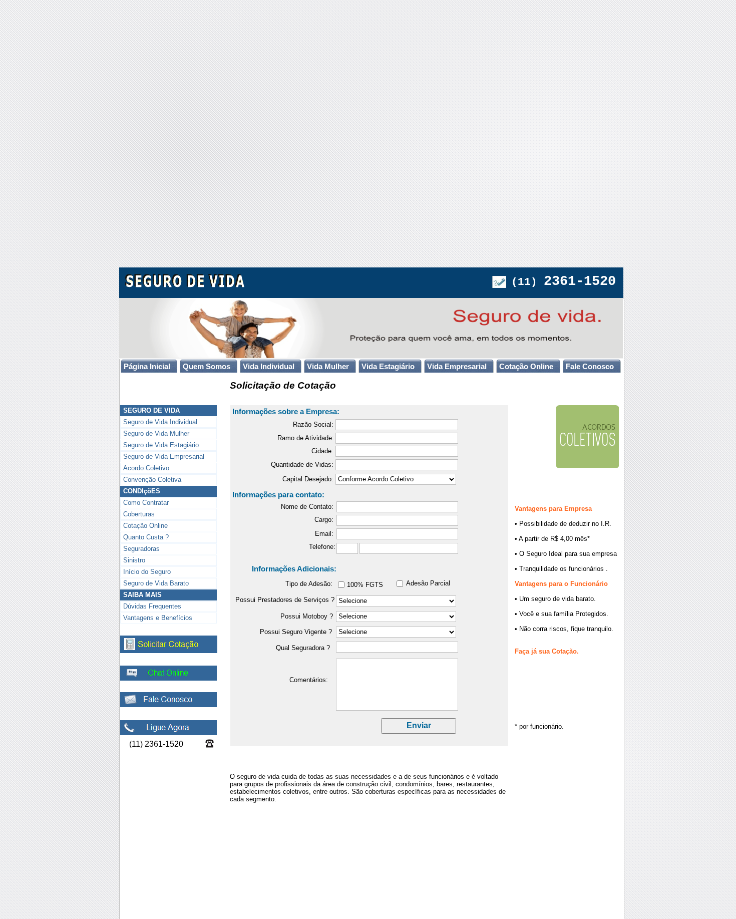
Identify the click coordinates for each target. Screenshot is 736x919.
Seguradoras (141, 548)
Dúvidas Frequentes (152, 606)
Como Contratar (146, 502)
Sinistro (134, 560)
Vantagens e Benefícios (157, 618)
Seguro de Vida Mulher (156, 433)
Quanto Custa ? (146, 537)
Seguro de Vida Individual (160, 422)
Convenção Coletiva (152, 479)
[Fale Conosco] (168, 705)
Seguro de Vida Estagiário (161, 445)
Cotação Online (145, 525)
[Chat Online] (168, 678)
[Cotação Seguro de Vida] (168, 651)
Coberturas (139, 514)
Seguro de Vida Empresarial (163, 456)
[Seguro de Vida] (185, 285)
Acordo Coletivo (146, 468)
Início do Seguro (147, 571)
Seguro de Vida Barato (156, 583)
